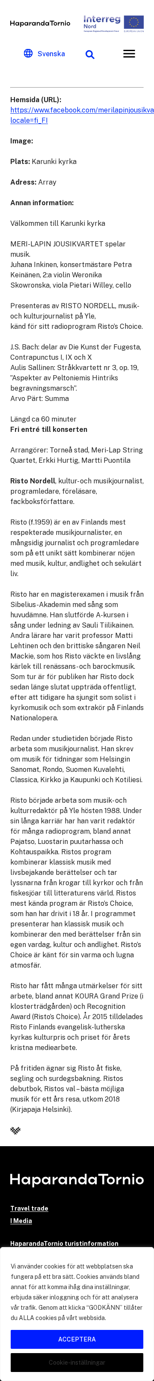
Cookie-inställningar (77, 1362)
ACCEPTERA (77, 1339)
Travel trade (29, 1208)
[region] (77, 1314)
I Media (21, 1220)
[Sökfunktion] (89, 53)
